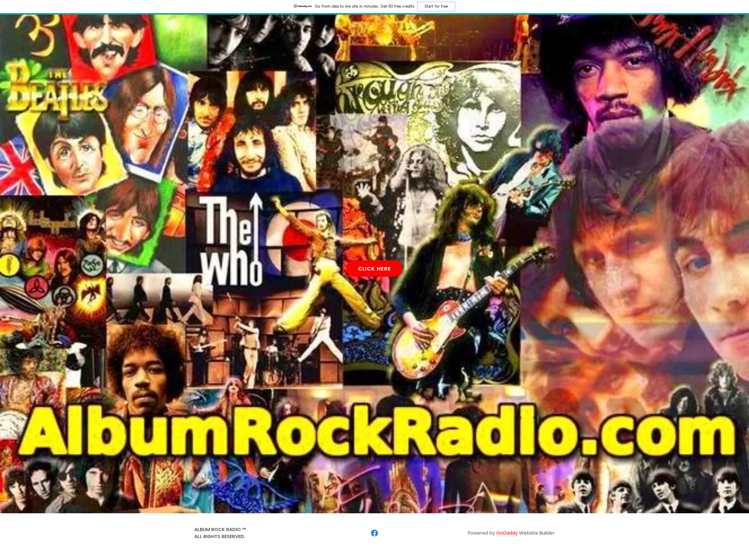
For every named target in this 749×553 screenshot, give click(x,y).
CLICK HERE (374, 268)
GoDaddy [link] (507, 533)
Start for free (436, 6)
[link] (374, 533)
